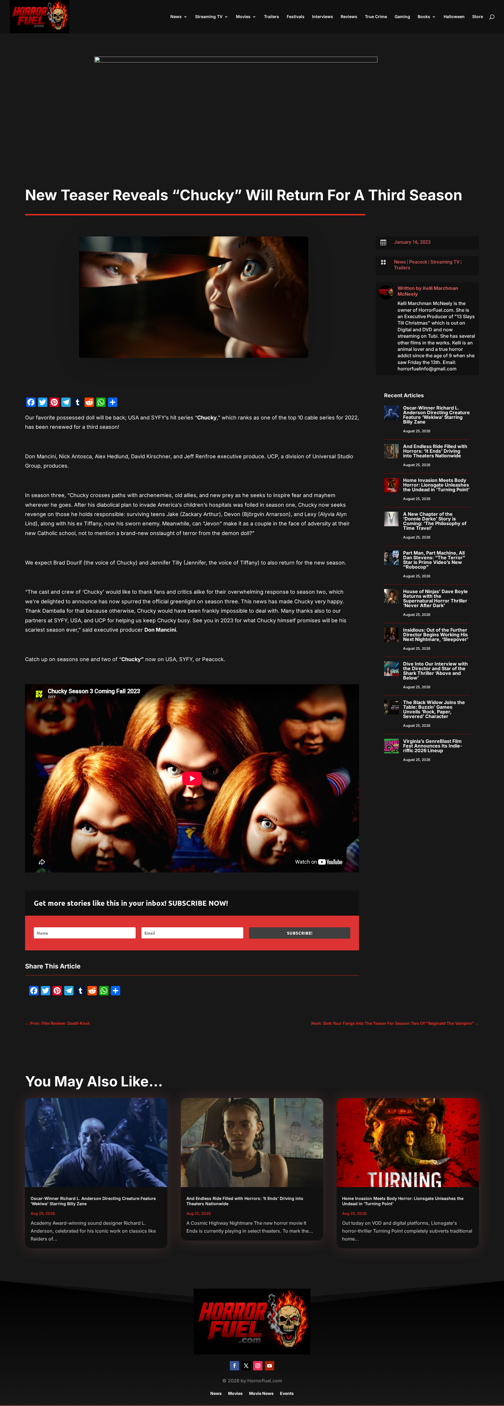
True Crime (376, 17)
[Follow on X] (246, 1365)
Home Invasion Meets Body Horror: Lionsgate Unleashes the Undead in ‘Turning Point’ (436, 484)
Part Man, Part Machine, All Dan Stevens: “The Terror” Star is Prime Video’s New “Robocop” (434, 560)
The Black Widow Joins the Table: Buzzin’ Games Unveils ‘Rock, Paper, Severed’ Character (434, 709)
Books (424, 17)
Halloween (454, 17)
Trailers (271, 17)
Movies (243, 17)
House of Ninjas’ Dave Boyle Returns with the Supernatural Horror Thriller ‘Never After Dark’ (435, 598)
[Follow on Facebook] (234, 1365)
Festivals (295, 17)
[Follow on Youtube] (269, 1365)
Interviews (322, 17)
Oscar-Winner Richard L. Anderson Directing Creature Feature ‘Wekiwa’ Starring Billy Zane (436, 415)
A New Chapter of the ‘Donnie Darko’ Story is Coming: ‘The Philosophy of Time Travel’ (434, 521)
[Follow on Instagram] (257, 1365)
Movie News (261, 1393)
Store (477, 17)
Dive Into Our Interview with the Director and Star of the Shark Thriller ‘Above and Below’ (435, 671)
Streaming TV (209, 17)
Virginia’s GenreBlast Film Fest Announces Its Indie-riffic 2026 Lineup (432, 745)
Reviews (349, 17)
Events (287, 1393)
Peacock (418, 262)
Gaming (402, 17)
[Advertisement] (252, 142)
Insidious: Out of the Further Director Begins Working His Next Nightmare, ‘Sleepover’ (435, 634)
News (176, 17)
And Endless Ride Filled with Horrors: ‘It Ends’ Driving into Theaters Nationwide (435, 451)
